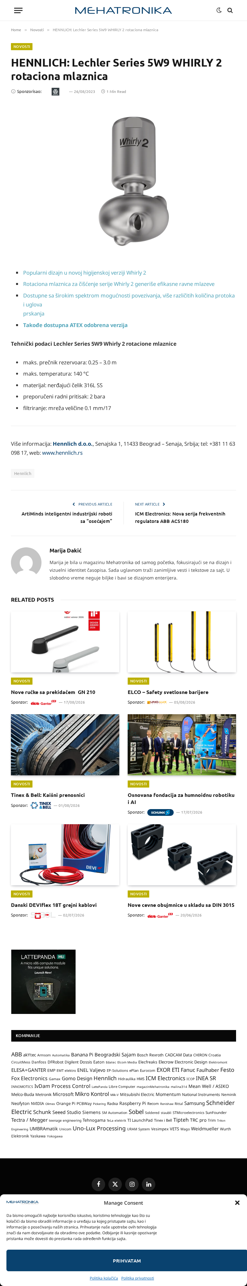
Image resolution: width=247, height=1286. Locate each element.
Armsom (44, 1055)
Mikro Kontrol (92, 1094)
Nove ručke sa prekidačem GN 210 (53, 692)
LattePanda (99, 1087)
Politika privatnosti (137, 1278)
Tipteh (181, 1119)
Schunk (42, 1112)
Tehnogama (94, 1120)
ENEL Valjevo (91, 1070)
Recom (153, 1103)
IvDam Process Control (62, 1086)
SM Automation (114, 1112)
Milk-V (114, 1095)
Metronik (43, 1094)
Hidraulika (126, 1078)
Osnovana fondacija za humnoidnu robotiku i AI (181, 798)
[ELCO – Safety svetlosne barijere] (182, 641)
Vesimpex (160, 1128)
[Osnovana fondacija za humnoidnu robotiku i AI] (182, 744)
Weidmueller (205, 1129)
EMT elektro (66, 1070)
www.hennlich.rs (62, 452)
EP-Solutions (117, 1070)
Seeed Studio (66, 1112)
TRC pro (198, 1120)
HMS (140, 1078)
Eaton (99, 1062)
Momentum (168, 1094)
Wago (185, 1129)
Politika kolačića (104, 1278)
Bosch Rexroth (150, 1055)
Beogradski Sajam (115, 1054)
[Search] (229, 10)
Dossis (86, 1062)
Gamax (54, 1079)
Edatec (111, 1062)
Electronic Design (191, 1062)
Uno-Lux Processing (99, 1128)
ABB (16, 1054)
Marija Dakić (66, 550)
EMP (51, 1070)
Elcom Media (127, 1062)
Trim (212, 1120)
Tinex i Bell (163, 1120)
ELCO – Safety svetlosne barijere (168, 692)
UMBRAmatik (44, 1129)
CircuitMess (20, 1062)
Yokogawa (55, 1136)
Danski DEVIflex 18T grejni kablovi (54, 904)
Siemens (91, 1112)
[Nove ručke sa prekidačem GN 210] (65, 641)
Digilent (71, 1062)
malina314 (179, 1086)
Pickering (99, 1104)
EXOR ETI (168, 1069)
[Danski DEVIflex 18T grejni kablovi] (65, 854)
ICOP (191, 1079)
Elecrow (166, 1062)
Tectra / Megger (29, 1120)
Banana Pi (82, 1054)
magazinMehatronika (153, 1086)
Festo (227, 1069)
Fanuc (188, 1069)
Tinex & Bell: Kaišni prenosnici (48, 794)
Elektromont (218, 1062)
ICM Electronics (165, 1078)
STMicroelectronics (188, 1112)
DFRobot (55, 1062)
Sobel (136, 1112)
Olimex (50, 1104)
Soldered (152, 1112)
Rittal (179, 1103)
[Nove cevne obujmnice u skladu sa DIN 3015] (182, 854)
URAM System (138, 1129)
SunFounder (216, 1112)
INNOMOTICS (22, 1086)
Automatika (61, 1055)
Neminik (228, 1094)
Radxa (112, 1103)
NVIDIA (37, 1103)
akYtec (29, 1055)
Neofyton (20, 1103)
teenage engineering (65, 1120)
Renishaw (166, 1104)
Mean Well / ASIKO (208, 1086)
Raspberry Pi (132, 1103)
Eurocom (147, 1070)
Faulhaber (208, 1070)
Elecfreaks (147, 1062)
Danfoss (39, 1061)
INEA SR (206, 1078)
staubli (166, 1112)
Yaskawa (38, 1135)
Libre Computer (122, 1086)
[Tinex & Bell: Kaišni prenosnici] (65, 744)
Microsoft (63, 1094)
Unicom (65, 1129)
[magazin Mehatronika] (123, 10)
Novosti (22, 46)
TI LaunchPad (140, 1120)
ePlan (134, 1070)
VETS (174, 1129)
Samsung (194, 1103)
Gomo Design (77, 1078)
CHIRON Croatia (207, 1055)
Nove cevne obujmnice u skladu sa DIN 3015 (181, 904)
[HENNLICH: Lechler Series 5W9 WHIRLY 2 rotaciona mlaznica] (123, 180)
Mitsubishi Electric (137, 1094)
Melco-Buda (22, 1094)
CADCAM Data (178, 1055)
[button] (237, 1202)
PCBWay (84, 1103)
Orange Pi (65, 1103)
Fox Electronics (29, 1078)
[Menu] (18, 10)
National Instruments (201, 1094)
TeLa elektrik (116, 1120)
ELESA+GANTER (28, 1070)
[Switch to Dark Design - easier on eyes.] (219, 10)
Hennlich (22, 473)
